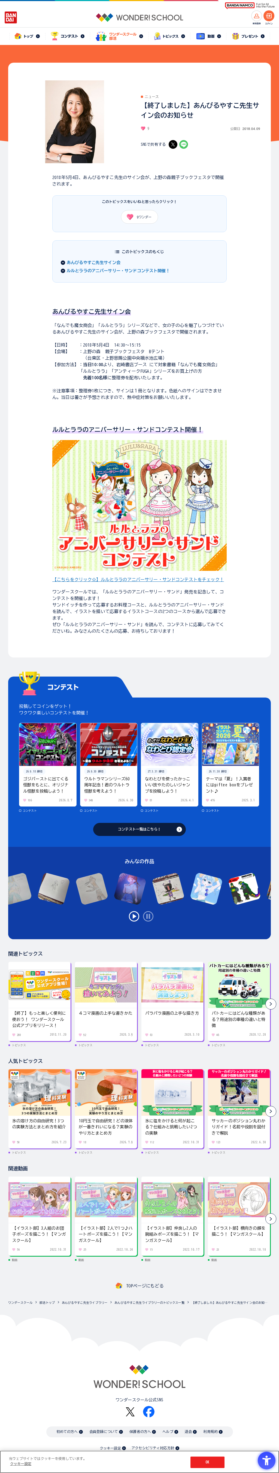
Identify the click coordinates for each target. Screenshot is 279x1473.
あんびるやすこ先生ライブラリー (84, 1302)
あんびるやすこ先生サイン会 (93, 262)
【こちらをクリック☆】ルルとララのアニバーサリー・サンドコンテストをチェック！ (138, 579)
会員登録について (103, 1431)
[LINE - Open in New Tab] (183, 144)
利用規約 (210, 1431)
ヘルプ (167, 1431)
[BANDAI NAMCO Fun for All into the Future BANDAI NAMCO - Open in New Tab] (250, 5)
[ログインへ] (268, 15)
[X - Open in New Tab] (173, 144)
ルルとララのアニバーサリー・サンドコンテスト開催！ (118, 271)
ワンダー (144, 217)
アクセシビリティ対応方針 (152, 1448)
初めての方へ (67, 1431)
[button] (270, 1004)
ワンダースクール (20, 1302)
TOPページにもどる (145, 1286)
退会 (188, 1431)
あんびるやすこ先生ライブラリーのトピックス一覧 (149, 1302)
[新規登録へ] (256, 15)
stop (148, 916)
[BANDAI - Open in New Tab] (11, 17)
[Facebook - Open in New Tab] (148, 1411)
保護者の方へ (140, 1431)
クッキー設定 (110, 1448)
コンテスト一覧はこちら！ (139, 829)
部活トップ (47, 1302)
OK (207, 1462)
